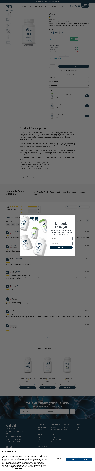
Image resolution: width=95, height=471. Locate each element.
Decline (86, 459)
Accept (72, 459)
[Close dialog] (73, 217)
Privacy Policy (18, 468)
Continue (61, 247)
